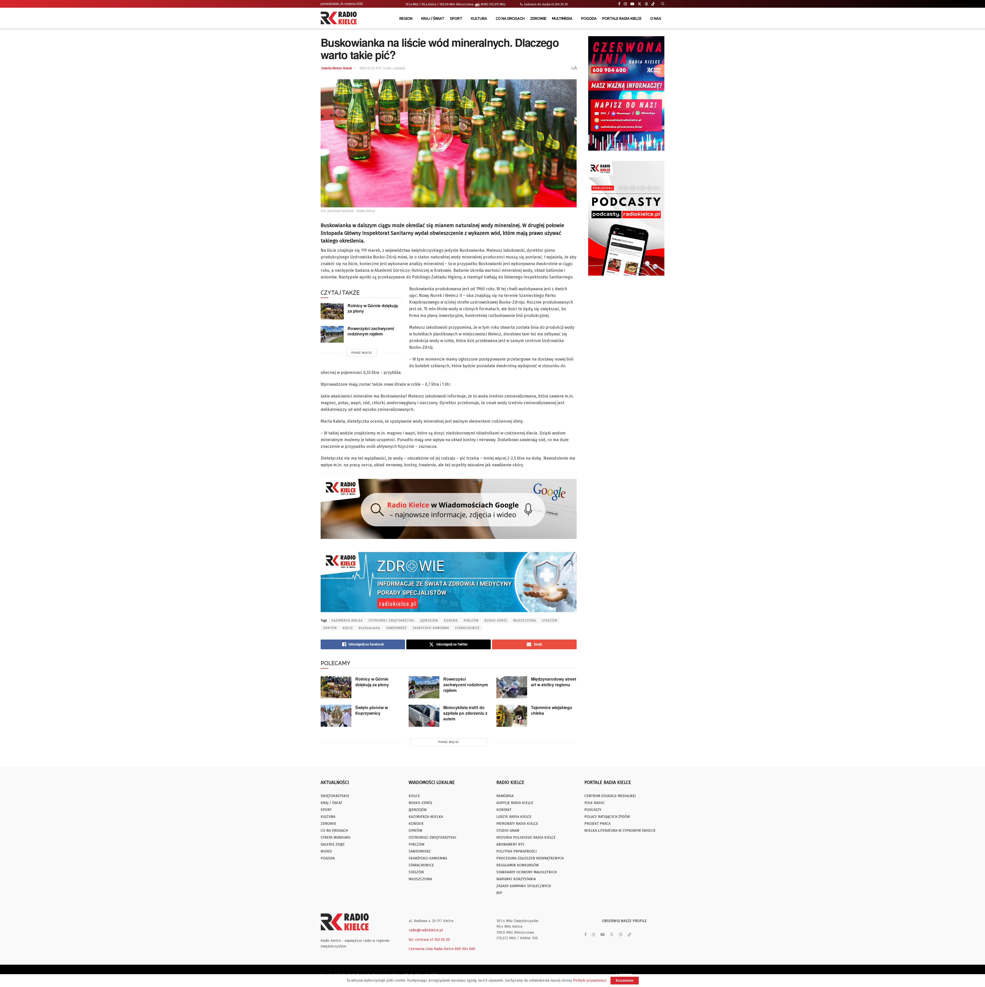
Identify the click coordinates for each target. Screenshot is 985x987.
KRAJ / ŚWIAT (432, 18)
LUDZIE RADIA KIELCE (513, 817)
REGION (405, 18)
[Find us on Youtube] (632, 4)
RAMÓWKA (505, 796)
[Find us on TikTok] (653, 4)
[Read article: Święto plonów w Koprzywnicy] (336, 716)
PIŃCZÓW (471, 620)
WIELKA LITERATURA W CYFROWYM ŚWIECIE (620, 830)
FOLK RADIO (594, 803)
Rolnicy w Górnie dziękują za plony (373, 308)
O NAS (655, 18)
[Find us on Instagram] (625, 4)
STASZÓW (549, 620)
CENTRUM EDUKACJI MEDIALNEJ (610, 796)
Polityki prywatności (589, 980)
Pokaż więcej (361, 352)
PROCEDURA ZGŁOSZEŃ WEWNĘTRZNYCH (530, 858)
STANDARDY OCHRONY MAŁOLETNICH (526, 872)
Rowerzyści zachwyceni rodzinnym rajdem (371, 331)
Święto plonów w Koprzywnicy (371, 710)
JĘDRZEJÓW (429, 620)
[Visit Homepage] (340, 18)
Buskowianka (369, 628)
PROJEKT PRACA (597, 823)
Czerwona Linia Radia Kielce (431, 949)
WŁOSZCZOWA (524, 620)
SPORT (456, 18)
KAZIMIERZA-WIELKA (426, 817)
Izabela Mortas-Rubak (336, 68)
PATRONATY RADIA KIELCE (517, 823)
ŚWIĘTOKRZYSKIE (335, 796)
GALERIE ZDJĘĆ (333, 844)
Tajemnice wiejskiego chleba (551, 710)
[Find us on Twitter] (639, 4)
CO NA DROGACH (510, 18)
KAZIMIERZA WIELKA (347, 620)
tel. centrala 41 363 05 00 (429, 939)
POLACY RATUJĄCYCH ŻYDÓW (607, 817)
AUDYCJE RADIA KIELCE (514, 803)
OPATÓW (330, 628)
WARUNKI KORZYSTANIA (516, 879)
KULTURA (479, 18)
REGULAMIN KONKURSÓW (517, 865)
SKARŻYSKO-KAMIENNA (431, 628)
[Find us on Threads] (646, 4)
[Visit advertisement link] (626, 93)
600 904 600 (465, 949)
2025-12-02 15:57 (371, 68)
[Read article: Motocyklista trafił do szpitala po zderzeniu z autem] (424, 716)
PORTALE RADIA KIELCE (622, 18)
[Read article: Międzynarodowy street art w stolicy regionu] (511, 687)
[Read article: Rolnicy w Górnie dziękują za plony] (332, 311)
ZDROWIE (538, 18)
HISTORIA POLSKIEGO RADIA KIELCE (526, 837)
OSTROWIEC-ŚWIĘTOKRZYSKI (432, 837)
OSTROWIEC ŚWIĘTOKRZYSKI (391, 620)
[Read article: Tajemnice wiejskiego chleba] (511, 716)
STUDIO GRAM (507, 830)
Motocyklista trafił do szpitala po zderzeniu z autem (465, 713)
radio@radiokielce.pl (426, 930)
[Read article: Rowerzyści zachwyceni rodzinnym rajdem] (332, 334)
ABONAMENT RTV (510, 844)
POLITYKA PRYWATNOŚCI (516, 851)
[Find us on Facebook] (619, 4)
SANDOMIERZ (396, 628)
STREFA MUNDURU (335, 837)
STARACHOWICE (467, 628)
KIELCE (348, 628)
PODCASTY (592, 810)
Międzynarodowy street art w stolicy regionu (553, 682)
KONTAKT (503, 810)
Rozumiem (625, 980)
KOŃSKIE (451, 620)
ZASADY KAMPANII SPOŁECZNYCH (523, 886)
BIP (499, 893)
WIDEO (326, 851)
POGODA (589, 18)
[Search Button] (662, 4)
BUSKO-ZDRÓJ (496, 620)
